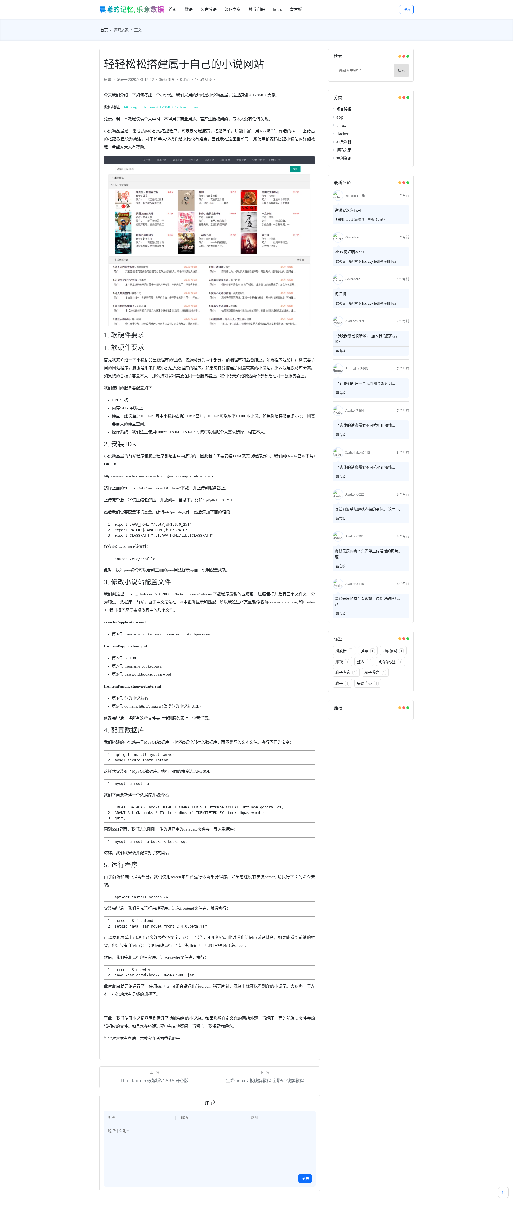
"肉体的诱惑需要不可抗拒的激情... (365, 425)
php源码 (392, 650)
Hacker (342, 133)
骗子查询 (345, 672)
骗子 (341, 683)
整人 (363, 661)
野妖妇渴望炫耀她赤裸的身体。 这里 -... (368, 509)
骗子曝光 (374, 672)
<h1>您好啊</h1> (350, 251)
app (339, 117)
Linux (341, 125)
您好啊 (340, 293)
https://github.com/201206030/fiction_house (161, 107)
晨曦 (107, 79)
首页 (104, 29)
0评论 (185, 79)
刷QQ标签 (390, 661)
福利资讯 (343, 158)
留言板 (340, 351)
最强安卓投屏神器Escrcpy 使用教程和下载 (366, 261)
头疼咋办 (367, 683)
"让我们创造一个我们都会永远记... (365, 383)
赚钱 (341, 661)
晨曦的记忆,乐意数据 (131, 9)
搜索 (407, 9)
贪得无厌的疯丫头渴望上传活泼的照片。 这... (368, 553)
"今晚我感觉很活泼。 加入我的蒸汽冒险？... (366, 338)
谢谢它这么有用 (348, 210)
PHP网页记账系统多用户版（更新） (361, 219)
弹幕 (367, 650)
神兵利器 (343, 141)
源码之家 (121, 29)
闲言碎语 (343, 108)
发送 (305, 1178)
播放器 (343, 650)
